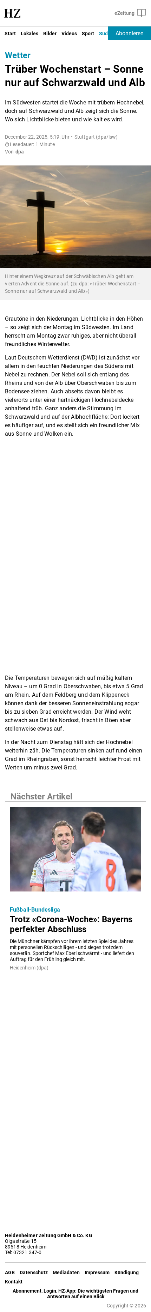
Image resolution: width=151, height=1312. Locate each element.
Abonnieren (130, 33)
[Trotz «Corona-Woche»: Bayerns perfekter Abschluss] (75, 851)
